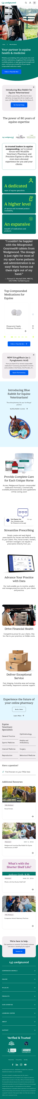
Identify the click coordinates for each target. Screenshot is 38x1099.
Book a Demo (19, 709)
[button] (19, 970)
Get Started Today (19, 105)
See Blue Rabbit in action (17, 409)
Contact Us (19, 951)
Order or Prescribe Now (11, 72)
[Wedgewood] (9, 3)
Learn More (17, 716)
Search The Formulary (19, 372)
